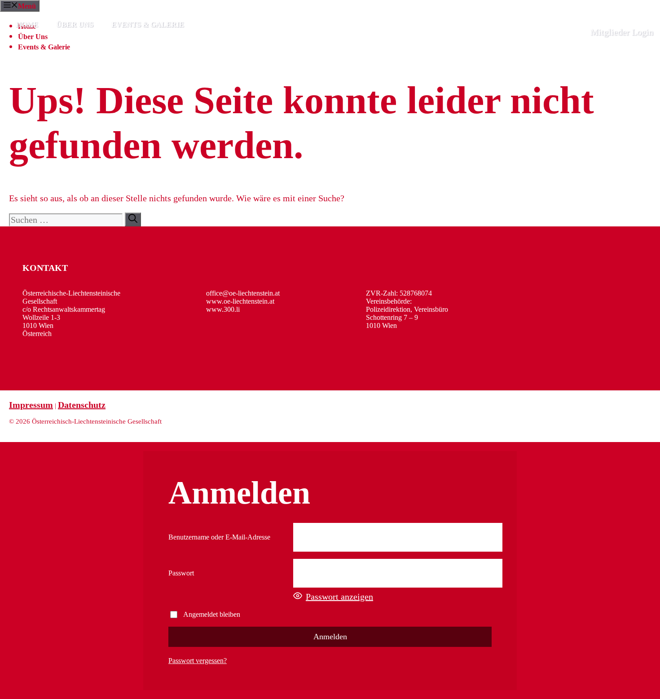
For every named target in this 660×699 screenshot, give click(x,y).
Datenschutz (82, 405)
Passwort (181, 573)
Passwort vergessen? (197, 660)
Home (27, 24)
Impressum (31, 405)
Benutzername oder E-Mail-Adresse (219, 537)
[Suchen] (133, 219)
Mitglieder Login (621, 32)
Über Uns (74, 24)
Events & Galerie (147, 24)
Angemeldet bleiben (211, 614)
